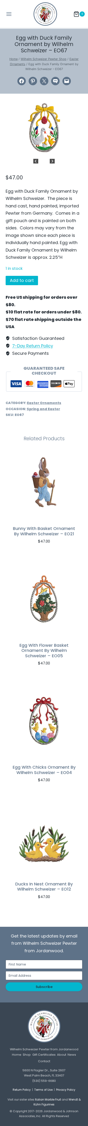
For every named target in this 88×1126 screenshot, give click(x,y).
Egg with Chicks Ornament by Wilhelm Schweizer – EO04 (44, 769)
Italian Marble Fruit (48, 1099)
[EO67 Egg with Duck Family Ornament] (44, 127)
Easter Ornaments (44, 403)
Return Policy (22, 1090)
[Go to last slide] (35, 161)
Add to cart (22, 280)
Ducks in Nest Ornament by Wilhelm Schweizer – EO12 (44, 886)
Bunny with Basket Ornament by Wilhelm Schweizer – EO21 (44, 531)
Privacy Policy (65, 1090)
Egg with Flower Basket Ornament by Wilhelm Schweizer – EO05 (44, 650)
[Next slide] (52, 161)
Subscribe (44, 986)
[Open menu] (7, 14)
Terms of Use (43, 1090)
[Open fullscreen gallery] (78, 149)
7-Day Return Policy (32, 346)
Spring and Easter (43, 409)
